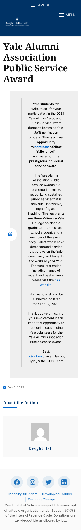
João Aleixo (35, 356)
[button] (67, 15)
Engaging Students (22, 494)
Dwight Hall (41, 448)
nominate (41, 147)
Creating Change (41, 499)
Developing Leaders (57, 494)
